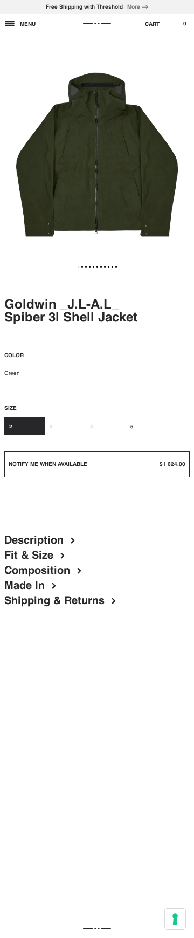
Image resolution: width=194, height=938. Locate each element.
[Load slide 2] (82, 267)
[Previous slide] (12, 154)
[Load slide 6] (97, 267)
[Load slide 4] (90, 267)
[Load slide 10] (112, 267)
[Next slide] (182, 154)
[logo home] (97, 23)
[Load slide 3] (86, 267)
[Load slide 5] (93, 267)
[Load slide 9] (108, 267)
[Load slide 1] (78, 267)
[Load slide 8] (105, 267)
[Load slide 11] (116, 267)
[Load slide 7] (101, 267)
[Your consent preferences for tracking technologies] (175, 919)
